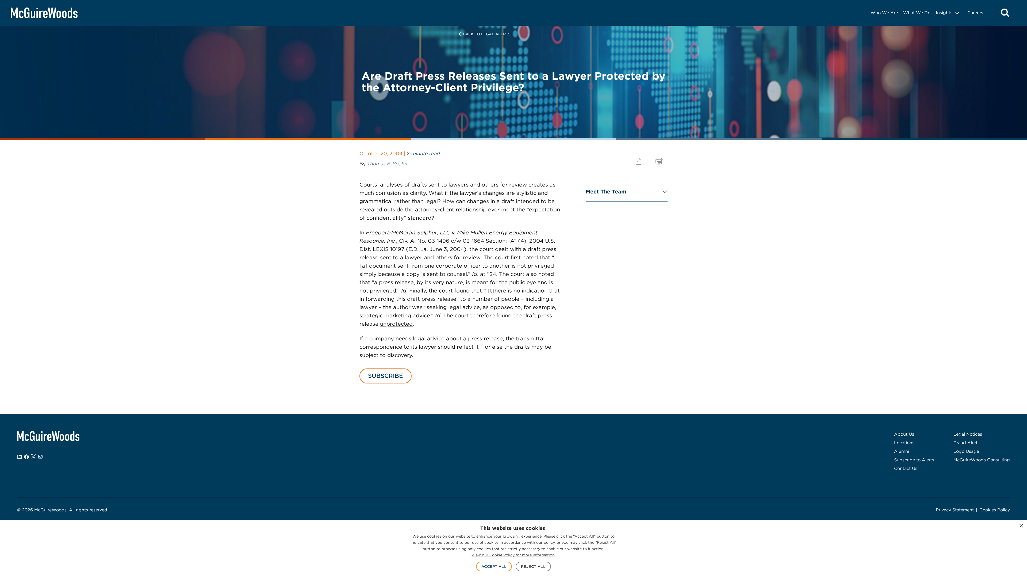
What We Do (916, 12)
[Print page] (659, 161)
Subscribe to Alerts (914, 459)
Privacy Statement (955, 509)
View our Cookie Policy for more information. (513, 555)
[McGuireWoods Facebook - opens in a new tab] (26, 456)
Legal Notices (967, 434)
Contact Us (905, 468)
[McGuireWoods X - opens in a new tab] (33, 456)
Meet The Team (606, 191)
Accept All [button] (494, 566)
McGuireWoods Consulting (981, 459)
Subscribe (385, 375)
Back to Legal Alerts (487, 34)
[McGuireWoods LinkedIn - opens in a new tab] (19, 456)
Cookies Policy (994, 509)
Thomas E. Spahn (387, 163)
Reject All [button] (533, 566)
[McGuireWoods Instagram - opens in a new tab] (40, 456)
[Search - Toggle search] (1005, 13)
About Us (904, 434)
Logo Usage (966, 451)
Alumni (901, 451)
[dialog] (513, 549)
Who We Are (884, 12)
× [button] (1021, 526)
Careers (975, 12)
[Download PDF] (638, 161)
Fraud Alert (965, 442)
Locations (904, 442)
